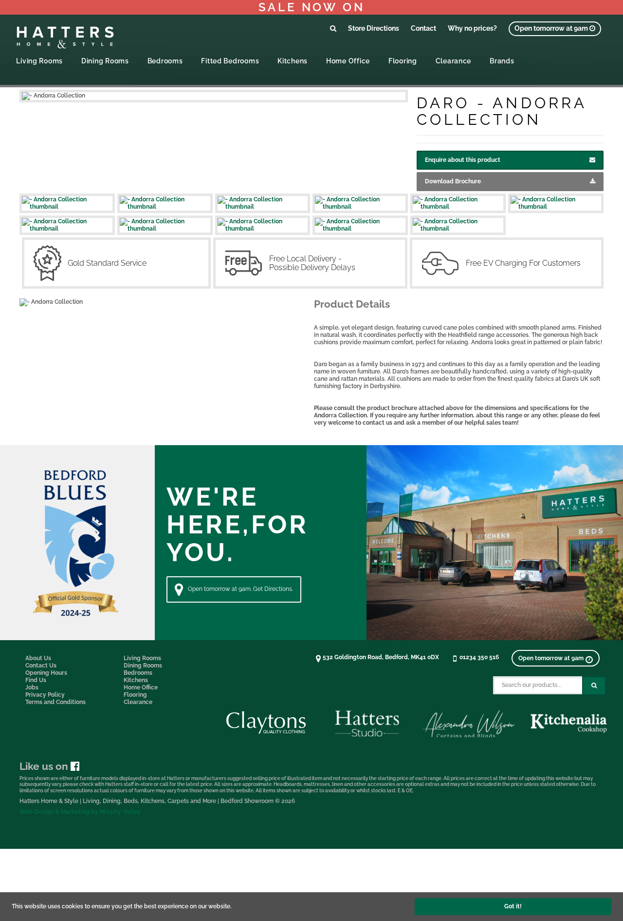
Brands (502, 61)
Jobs (31, 687)
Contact (423, 28)
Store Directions (373, 28)
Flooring (402, 61)
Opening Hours (46, 672)
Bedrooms (165, 61)
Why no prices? (472, 28)
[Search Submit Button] (594, 685)
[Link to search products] (333, 28)
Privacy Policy (45, 694)
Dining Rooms (105, 61)
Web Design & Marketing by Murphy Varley (80, 811)
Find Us (35, 680)
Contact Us (40, 665)
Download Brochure (453, 181)
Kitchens (292, 61)
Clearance (453, 61)
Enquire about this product (462, 160)
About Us (38, 658)
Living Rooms (39, 61)
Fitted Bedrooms (230, 61)
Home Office (348, 61)
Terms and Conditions (55, 702)
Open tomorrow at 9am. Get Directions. (240, 589)
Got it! (513, 906)
